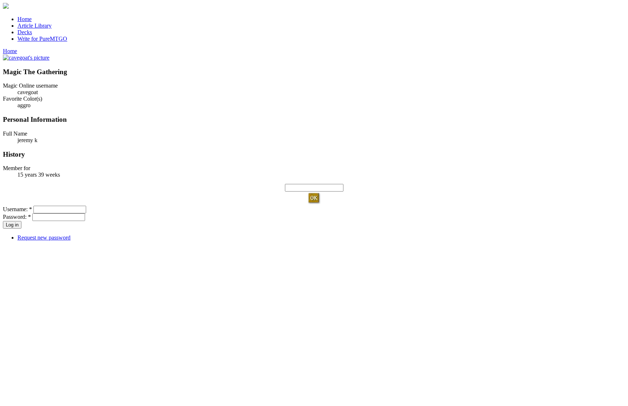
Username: (17, 209)
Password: (17, 217)
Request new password (44, 237)
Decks (24, 32)
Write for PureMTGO (42, 39)
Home (24, 19)
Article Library (34, 26)
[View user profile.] (26, 58)
